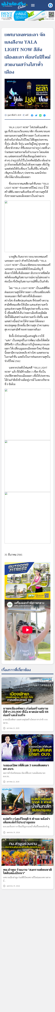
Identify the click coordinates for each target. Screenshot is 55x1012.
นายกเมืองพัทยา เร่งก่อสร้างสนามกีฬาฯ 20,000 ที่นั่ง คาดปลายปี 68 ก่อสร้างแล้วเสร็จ (25, 712)
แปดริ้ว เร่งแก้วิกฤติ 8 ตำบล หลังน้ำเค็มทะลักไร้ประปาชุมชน (26, 820)
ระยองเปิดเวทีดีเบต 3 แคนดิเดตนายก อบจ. (26, 767)
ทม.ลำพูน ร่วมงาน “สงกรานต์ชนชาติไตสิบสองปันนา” (27, 871)
